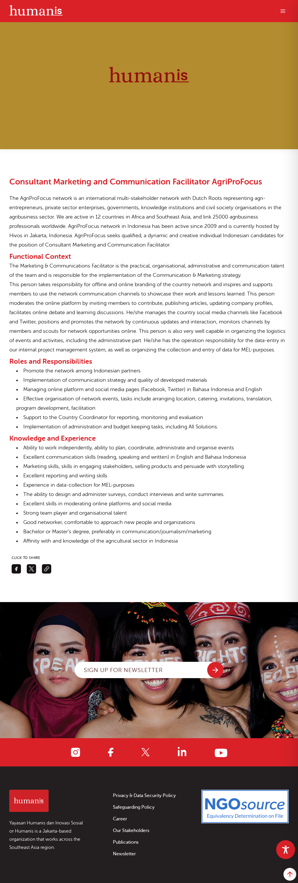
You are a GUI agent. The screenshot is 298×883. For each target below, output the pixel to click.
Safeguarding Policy (134, 807)
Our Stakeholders (131, 830)
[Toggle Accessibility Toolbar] (286, 850)
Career (120, 819)
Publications (126, 842)
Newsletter (124, 853)
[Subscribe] (215, 670)
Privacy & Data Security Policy (144, 795)
